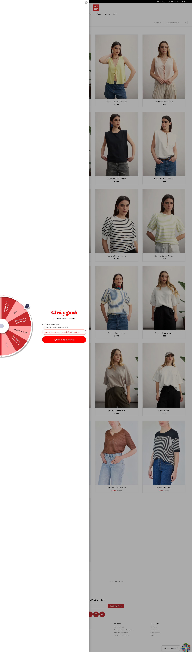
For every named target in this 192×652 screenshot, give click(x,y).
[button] (86, 2)
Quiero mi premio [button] (64, 339)
